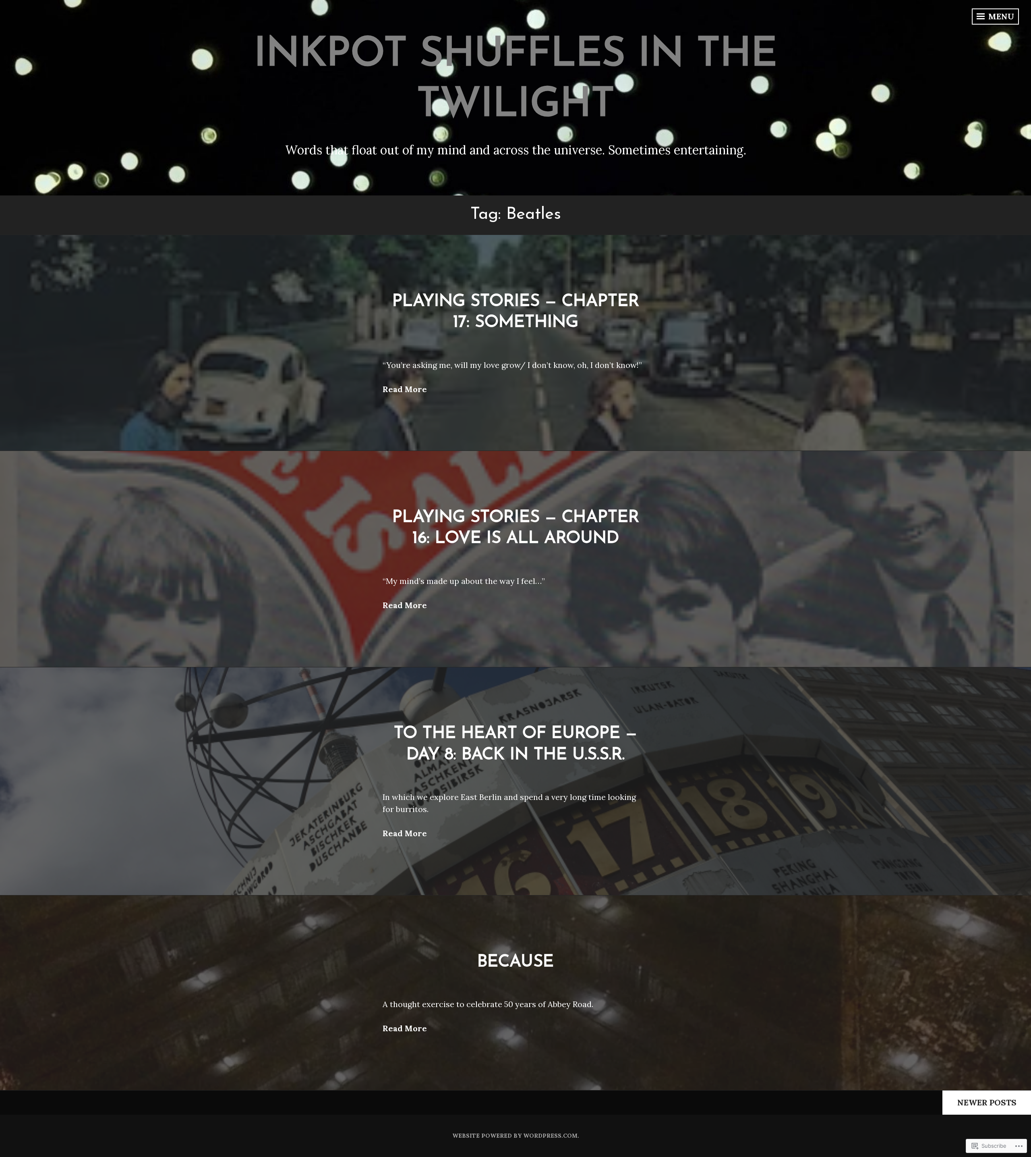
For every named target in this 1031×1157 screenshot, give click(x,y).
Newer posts (987, 1102)
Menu (1000, 16)
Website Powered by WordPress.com (515, 1135)
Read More (405, 389)
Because (515, 962)
